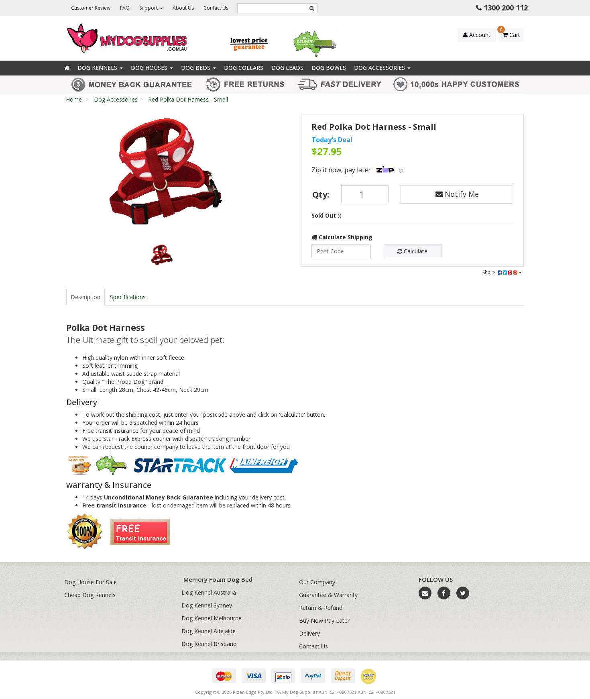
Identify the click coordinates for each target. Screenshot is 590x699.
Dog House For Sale (90, 582)
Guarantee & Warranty (328, 595)
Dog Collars (243, 67)
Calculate (414, 251)
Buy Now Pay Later (324, 620)
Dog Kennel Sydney (206, 605)
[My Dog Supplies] (127, 37)
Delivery (309, 633)
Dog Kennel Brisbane (208, 644)
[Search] (311, 8)
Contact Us (215, 7)
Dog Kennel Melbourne (211, 618)
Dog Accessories (380, 67)
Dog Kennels (98, 67)
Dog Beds (196, 67)
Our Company (317, 582)
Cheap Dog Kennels (90, 595)
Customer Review (90, 7)
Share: (490, 272)
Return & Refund (320, 607)
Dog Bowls (328, 67)
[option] (161, 171)
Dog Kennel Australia (208, 592)
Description (85, 297)
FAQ (125, 7)
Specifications (128, 297)
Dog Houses (150, 67)
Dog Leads (287, 67)
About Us (183, 7)
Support (149, 7)
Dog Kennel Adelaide (208, 631)
